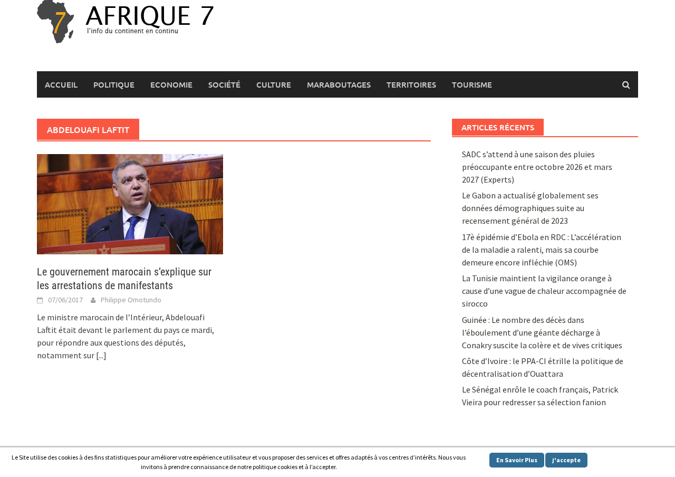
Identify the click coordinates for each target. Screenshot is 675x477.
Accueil (61, 84)
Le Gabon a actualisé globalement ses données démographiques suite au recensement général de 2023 (530, 208)
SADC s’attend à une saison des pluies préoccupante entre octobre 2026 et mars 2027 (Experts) (537, 167)
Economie (171, 84)
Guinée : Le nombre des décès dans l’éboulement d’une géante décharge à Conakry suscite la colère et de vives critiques (542, 332)
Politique (113, 84)
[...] (101, 355)
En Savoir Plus (516, 460)
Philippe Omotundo (131, 299)
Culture (273, 84)
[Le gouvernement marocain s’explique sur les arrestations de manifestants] (130, 203)
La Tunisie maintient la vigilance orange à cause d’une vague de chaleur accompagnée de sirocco (544, 291)
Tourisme (472, 84)
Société (224, 84)
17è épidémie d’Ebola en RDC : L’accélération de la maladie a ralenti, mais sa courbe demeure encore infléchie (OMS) (541, 250)
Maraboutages (339, 84)
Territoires (411, 84)
